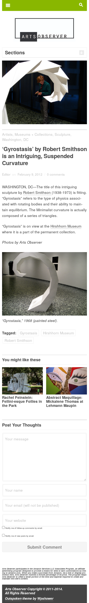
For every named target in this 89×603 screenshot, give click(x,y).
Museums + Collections (34, 134)
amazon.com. (14, 572)
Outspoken (13, 598)
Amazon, (58, 572)
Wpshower (45, 598)
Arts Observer (15, 589)
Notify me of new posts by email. (19, 535)
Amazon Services (41, 568)
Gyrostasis (28, 332)
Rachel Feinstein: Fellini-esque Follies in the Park (22, 401)
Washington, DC (15, 139)
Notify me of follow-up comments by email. (24, 528)
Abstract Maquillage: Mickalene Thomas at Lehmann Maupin (64, 401)
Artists (7, 134)
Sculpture (62, 134)
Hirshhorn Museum (66, 226)
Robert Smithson (37, 192)
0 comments (56, 174)
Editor (6, 174)
